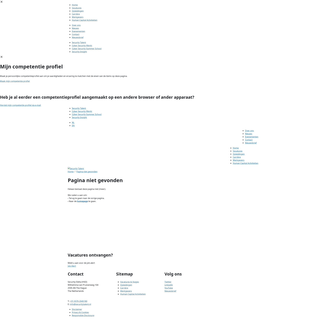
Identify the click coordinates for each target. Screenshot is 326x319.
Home (75, 4)
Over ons (76, 25)
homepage (82, 201)
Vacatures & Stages (129, 281)
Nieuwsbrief (78, 37)
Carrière (76, 14)
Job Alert (72, 266)
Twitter (168, 281)
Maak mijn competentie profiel (15, 81)
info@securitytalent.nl (80, 304)
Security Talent (79, 42)
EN (73, 125)
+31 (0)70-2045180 (78, 301)
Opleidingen (78, 11)
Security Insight (79, 51)
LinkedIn (169, 285)
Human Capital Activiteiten (84, 20)
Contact (75, 34)
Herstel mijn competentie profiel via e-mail (20, 105)
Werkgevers (77, 17)
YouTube (169, 288)
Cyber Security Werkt (82, 45)
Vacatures (77, 7)
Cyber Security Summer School (86, 48)
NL (73, 122)
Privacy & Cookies (80, 312)
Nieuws (75, 28)
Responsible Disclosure (83, 315)
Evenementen (78, 31)
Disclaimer (77, 309)
